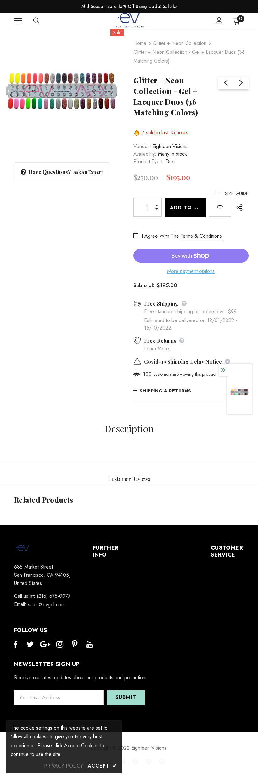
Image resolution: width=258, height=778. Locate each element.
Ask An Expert (88, 172)
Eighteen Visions (170, 146)
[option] (62, 91)
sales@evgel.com (46, 604)
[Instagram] (59, 644)
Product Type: (148, 161)
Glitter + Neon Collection (179, 43)
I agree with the (160, 236)
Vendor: (142, 146)
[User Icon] (219, 20)
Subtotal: (143, 285)
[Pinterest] (74, 644)
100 (147, 374)
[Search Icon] (42, 21)
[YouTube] (89, 644)
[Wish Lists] (220, 207)
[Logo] (130, 20)
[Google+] (45, 644)
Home (139, 43)
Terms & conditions (201, 236)
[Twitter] (30, 644)
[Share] (238, 207)
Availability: (144, 154)
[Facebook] (15, 644)
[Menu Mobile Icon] (18, 21)
